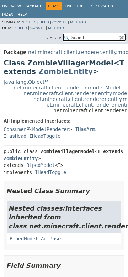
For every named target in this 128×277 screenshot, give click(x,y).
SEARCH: (53, 38)
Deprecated (101, 6)
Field (44, 22)
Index (7, 14)
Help (22, 14)
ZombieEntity (65, 71)
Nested (29, 22)
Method (78, 22)
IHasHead (15, 136)
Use (68, 6)
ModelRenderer (50, 129)
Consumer (15, 129)
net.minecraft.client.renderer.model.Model (67, 88)
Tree (80, 6)
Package (33, 6)
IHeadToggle (44, 136)
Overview (11, 6)
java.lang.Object (24, 82)
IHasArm (85, 129)
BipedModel (40, 165)
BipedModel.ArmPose (35, 238)
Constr (59, 22)
